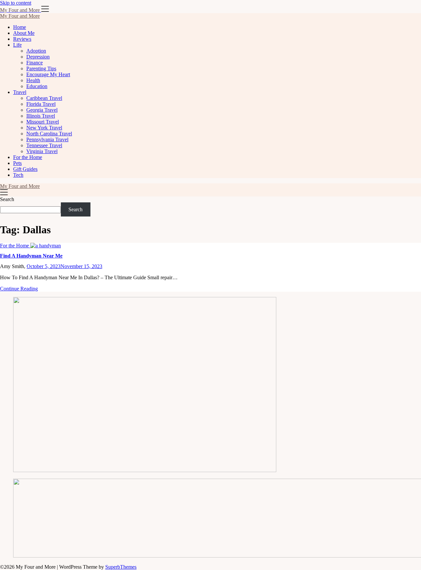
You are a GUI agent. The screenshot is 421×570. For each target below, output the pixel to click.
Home (19, 27)
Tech (18, 175)
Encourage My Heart (48, 74)
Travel (19, 92)
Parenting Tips (41, 68)
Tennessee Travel (44, 145)
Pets (17, 163)
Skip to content (15, 3)
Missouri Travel (42, 122)
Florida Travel (41, 104)
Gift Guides (25, 169)
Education (36, 86)
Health (33, 80)
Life (17, 45)
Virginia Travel (42, 151)
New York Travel (44, 127)
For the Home (27, 157)
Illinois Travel (40, 116)
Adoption (36, 51)
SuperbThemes (120, 567)
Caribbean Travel (44, 98)
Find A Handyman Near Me (31, 256)
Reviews (22, 39)
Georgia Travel (42, 110)
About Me (24, 33)
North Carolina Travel (49, 133)
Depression (38, 56)
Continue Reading (19, 288)
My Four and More (20, 16)
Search (7, 199)
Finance (34, 62)
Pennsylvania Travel (47, 139)
